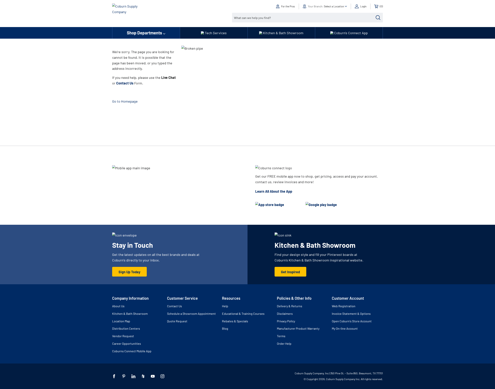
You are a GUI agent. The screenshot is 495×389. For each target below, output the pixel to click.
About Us (118, 306)
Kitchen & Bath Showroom (130, 313)
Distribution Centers (126, 328)
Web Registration (343, 306)
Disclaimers (285, 313)
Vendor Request (123, 336)
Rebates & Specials (235, 321)
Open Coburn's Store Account (352, 321)
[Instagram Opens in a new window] (162, 376)
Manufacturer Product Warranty (298, 328)
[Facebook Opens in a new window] (114, 376)
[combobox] (304, 17)
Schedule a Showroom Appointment (191, 313)
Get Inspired (290, 272)
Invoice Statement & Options (351, 313)
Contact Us (174, 306)
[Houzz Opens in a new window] (143, 376)
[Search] (378, 17)
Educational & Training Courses (243, 313)
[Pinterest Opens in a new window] (124, 376)
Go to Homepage (125, 101)
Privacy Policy (286, 321)
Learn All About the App (273, 191)
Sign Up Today (129, 272)
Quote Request (177, 321)
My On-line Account (345, 328)
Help (225, 306)
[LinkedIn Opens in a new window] (133, 376)
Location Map (121, 321)
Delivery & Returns (289, 306)
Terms (281, 336)
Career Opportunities (126, 343)
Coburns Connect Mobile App (131, 351)
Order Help (284, 343)
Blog (225, 328)
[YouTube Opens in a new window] (153, 376)
